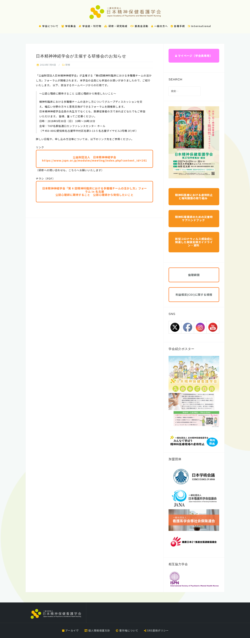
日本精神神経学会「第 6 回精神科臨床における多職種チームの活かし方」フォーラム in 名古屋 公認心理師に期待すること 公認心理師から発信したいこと (94, 191)
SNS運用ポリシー (157, 630)
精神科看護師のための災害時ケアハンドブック (194, 218)
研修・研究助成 (118, 26)
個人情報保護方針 (99, 630)
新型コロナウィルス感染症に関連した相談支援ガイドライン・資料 (194, 242)
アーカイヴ (72, 630)
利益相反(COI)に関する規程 (194, 294)
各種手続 (179, 26)
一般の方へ (160, 26)
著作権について (128, 630)
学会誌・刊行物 (91, 26)
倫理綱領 (194, 275)
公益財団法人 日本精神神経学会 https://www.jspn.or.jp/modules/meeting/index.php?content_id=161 (94, 158)
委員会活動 (141, 26)
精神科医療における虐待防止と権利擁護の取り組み (194, 196)
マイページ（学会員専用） (195, 56)
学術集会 (70, 26)
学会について (50, 26)
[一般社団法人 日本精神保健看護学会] (56, 614)
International (200, 26)
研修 (67, 64)
